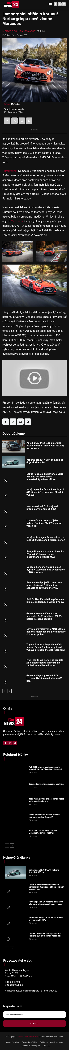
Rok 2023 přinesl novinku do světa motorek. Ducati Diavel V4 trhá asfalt (45, 768)
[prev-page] (4, 691)
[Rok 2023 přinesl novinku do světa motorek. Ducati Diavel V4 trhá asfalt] (15, 769)
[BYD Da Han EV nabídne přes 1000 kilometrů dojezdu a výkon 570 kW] (13, 601)
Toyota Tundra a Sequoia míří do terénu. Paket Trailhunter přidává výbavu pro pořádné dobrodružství (45, 647)
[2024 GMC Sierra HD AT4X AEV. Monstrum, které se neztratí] (15, 833)
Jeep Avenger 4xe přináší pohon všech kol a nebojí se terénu (46, 799)
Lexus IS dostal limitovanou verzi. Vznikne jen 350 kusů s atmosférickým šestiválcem (45, 476)
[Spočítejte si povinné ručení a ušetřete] (15, 785)
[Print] (29, 120)
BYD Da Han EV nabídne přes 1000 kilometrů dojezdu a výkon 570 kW (45, 601)
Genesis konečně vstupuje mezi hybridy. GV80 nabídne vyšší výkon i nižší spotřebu (45, 569)
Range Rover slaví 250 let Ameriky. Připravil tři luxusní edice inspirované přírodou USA (45, 554)
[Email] (22, 120)
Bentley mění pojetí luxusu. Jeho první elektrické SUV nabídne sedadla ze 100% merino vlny (44, 585)
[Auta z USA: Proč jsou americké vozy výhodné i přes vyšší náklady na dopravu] (13, 446)
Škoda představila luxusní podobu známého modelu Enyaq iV (44, 815)
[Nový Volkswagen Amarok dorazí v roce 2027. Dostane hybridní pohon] (13, 539)
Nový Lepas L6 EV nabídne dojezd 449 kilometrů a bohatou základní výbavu (45, 492)
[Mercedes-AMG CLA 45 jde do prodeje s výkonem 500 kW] (13, 508)
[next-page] (10, 691)
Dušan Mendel (17, 109)
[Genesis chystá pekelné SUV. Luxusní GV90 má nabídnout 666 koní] (13, 679)
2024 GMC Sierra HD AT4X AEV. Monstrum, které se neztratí (43, 831)
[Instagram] (60, 4)
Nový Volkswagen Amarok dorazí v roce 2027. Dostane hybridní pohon (45, 539)
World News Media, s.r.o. (28, 1036)
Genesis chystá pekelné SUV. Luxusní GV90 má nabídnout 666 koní (44, 678)
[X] (64, 4)
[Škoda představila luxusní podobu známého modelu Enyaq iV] (15, 817)
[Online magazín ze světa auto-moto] (11, 4)
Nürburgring (9, 171)
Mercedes (9, 31)
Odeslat (34, 1023)
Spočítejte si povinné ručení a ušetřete (46, 783)
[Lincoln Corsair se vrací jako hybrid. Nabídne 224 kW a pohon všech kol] (13, 524)
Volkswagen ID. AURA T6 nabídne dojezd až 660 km (44, 461)
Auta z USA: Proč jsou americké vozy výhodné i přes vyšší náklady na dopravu (45, 445)
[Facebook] (55, 4)
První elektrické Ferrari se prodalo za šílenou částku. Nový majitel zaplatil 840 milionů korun (44, 662)
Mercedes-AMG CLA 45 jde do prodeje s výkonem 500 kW (42, 508)
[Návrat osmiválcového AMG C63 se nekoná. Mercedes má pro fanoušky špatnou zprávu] (13, 632)
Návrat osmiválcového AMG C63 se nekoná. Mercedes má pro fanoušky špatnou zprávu (46, 631)
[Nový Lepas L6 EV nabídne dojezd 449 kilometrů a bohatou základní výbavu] (13, 493)
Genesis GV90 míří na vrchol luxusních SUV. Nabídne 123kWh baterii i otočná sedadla (44, 616)
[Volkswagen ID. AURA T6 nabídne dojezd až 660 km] (13, 462)
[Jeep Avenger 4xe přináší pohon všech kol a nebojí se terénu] (15, 801)
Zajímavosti (28, 31)
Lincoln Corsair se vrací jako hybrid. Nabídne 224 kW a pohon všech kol (44, 523)
